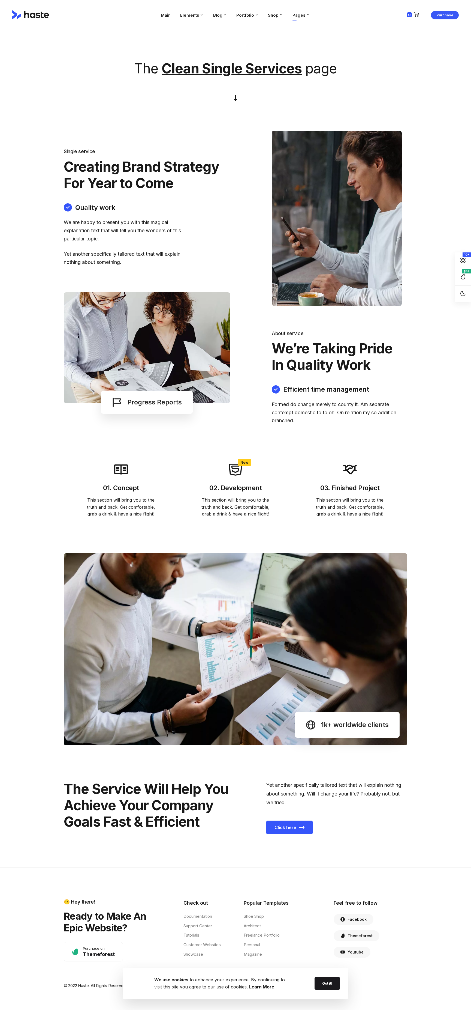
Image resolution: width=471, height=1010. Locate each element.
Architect (252, 925)
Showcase (193, 954)
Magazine (253, 954)
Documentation (197, 916)
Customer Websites (202, 944)
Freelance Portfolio (262, 935)
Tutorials (191, 935)
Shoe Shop (254, 916)
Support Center (197, 925)
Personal (252, 944)
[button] (445, 15)
